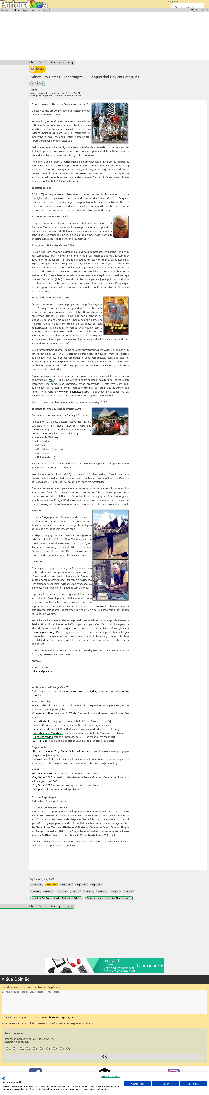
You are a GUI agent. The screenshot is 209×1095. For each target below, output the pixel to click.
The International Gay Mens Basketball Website (62, 751)
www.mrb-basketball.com (73, 391)
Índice (5, 10)
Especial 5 (36, 884)
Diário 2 (115, 891)
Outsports (38, 789)
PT (192, 10)
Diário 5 (75, 891)
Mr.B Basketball (42, 705)
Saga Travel (94, 841)
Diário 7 (49, 891)
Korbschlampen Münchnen (48, 733)
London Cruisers (42, 725)
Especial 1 (96, 884)
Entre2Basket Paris (43, 721)
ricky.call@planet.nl (42, 671)
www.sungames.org (43, 632)
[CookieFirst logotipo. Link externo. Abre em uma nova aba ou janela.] (3, 1078)
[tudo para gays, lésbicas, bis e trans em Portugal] (32, 4)
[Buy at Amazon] (104, 973)
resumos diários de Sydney (82, 691)
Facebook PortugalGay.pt (58, 1017)
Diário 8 (35, 891)
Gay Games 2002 (42, 785)
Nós (45, 10)
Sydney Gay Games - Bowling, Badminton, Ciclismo (56, 898)
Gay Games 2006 (42, 777)
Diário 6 (62, 891)
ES (200, 10)
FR (203, 10)
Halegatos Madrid (43, 736)
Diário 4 (88, 891)
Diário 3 (101, 891)
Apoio (26, 10)
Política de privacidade (110, 1076)
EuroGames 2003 (42, 773)
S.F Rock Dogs (40, 740)
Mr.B (51, 380)
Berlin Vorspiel (41, 729)
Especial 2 (81, 884)
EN (195, 10)
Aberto (36, 10)
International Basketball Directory (52, 759)
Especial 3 (66, 884)
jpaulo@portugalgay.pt (45, 823)
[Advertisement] (104, 36)
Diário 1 (128, 891)
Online (15, 10)
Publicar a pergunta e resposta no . (39, 1017)
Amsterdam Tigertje (45, 713)
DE (207, 10)
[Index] (13, 62)
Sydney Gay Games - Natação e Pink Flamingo (109, 898)
